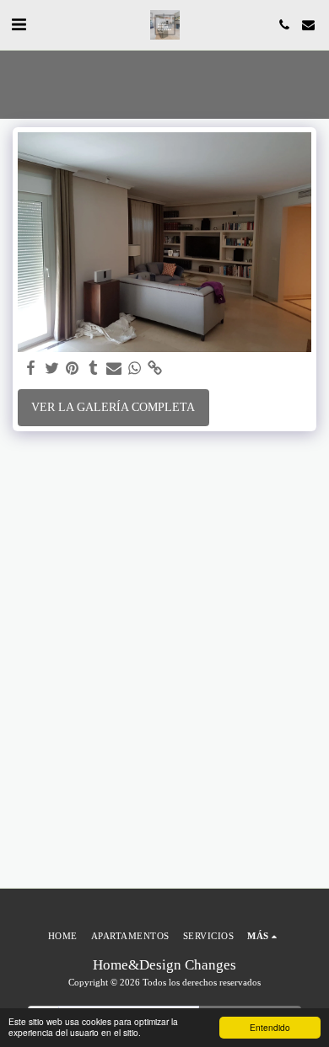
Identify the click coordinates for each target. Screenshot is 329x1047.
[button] (18, 24)
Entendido (270, 1027)
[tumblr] (93, 369)
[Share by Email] (113, 369)
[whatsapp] (135, 369)
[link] (155, 369)
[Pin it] (72, 369)
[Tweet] (52, 369)
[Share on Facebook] (31, 369)
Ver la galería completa (113, 407)
